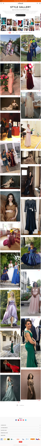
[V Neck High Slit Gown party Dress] (10, 344)
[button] (1, 3)
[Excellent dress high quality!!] (10, 158)
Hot (13, 32)
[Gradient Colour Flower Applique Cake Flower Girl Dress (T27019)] (10, 237)
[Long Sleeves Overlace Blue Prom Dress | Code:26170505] (10, 127)
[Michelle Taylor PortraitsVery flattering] (10, 206)
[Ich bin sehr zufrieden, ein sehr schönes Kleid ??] (31, 217)
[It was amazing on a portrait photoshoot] (10, 104)
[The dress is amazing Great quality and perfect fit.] (10, 79)
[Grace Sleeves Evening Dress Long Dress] (31, 385)
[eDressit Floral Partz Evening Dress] (10, 309)
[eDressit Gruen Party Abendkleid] (31, 342)
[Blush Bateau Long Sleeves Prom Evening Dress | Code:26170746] (31, 135)
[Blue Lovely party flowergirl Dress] (31, 253)
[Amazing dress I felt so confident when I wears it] (31, 76)
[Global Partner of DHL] (32, 439)
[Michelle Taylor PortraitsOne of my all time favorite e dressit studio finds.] (31, 157)
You (17, 32)
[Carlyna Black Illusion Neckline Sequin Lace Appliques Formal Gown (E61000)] (31, 181)
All (9, 32)
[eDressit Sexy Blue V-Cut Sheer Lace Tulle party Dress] (10, 388)
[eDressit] (20, 3)
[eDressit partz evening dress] (10, 270)
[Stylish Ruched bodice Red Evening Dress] (10, 366)
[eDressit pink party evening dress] (31, 293)
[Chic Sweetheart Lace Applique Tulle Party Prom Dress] (31, 105)
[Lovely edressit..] (10, 48)
